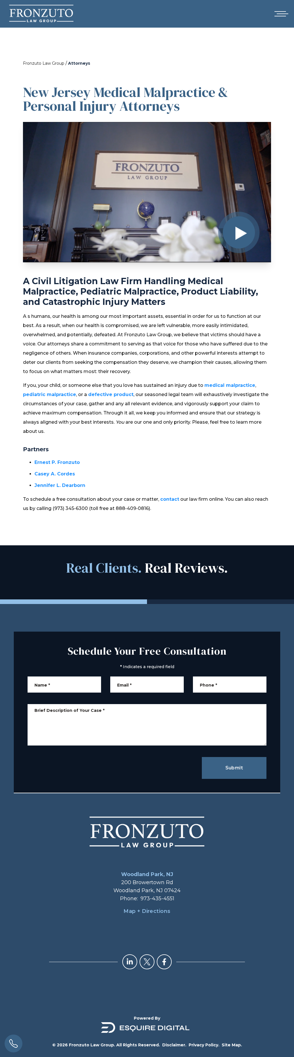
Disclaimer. (174, 1045)
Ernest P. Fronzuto (57, 462)
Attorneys (79, 63)
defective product (111, 394)
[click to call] (13, 1043)
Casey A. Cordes (54, 474)
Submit (234, 768)
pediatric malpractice (49, 394)
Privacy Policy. (204, 1045)
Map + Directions (146, 911)
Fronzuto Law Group (43, 63)
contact (169, 499)
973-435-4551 (157, 898)
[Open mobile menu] (280, 14)
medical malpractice (229, 385)
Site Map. (232, 1045)
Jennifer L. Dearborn (59, 485)
